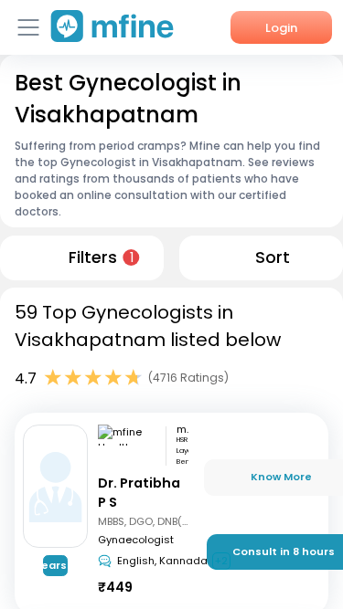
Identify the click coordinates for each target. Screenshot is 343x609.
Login (281, 28)
